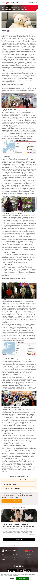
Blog (7, 7)
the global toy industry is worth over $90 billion (22, 49)
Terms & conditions (29, 557)
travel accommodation (7, 468)
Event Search (5, 557)
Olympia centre (6, 257)
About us (15, 554)
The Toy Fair (5, 254)
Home (3, 7)
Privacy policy (28, 554)
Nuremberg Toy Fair (7, 112)
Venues (3, 559)
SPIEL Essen (21, 191)
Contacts (15, 559)
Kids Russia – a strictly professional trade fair (13, 308)
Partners (4, 562)
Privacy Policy (15, 575)
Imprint (26, 559)
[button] (19, 480)
